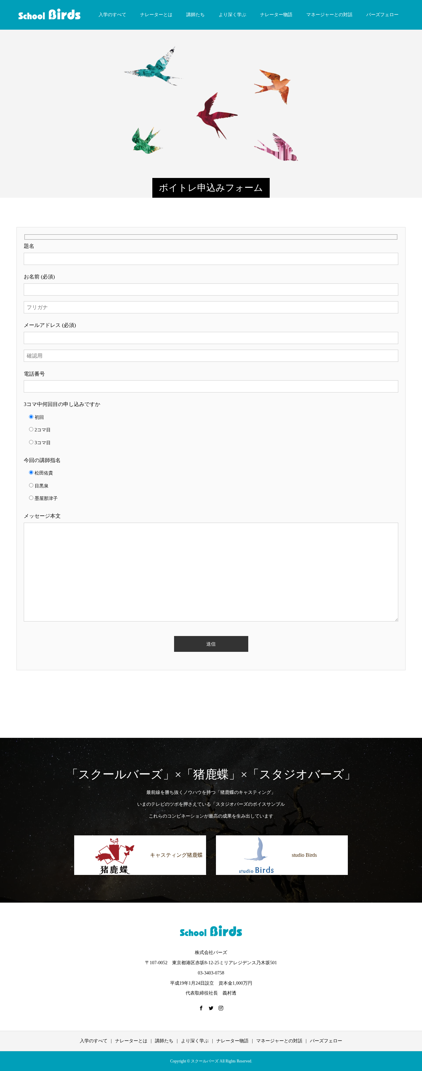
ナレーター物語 (276, 14)
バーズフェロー (382, 14)
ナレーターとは (156, 14)
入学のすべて (112, 14)
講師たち (195, 14)
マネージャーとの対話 (329, 14)
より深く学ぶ (232, 14)
